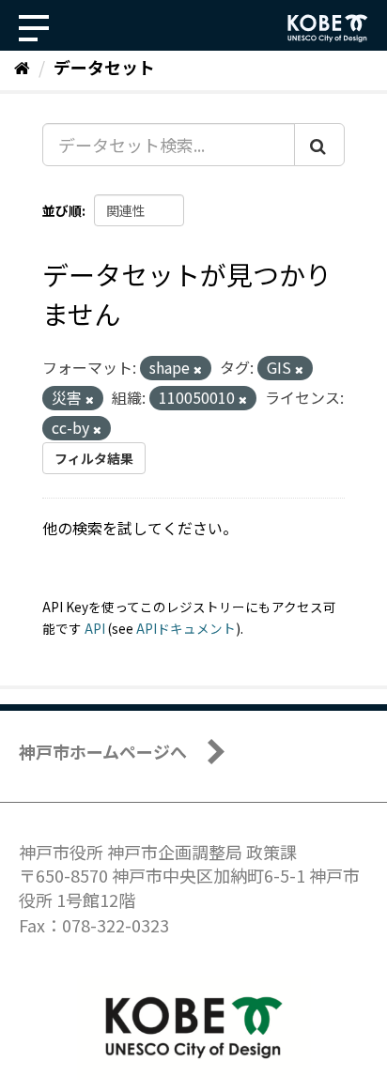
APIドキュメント (186, 628)
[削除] (198, 369)
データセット (104, 66)
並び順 (62, 210)
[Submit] (319, 144)
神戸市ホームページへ (103, 751)
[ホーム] (22, 66)
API (95, 628)
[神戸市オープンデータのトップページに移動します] (327, 28)
